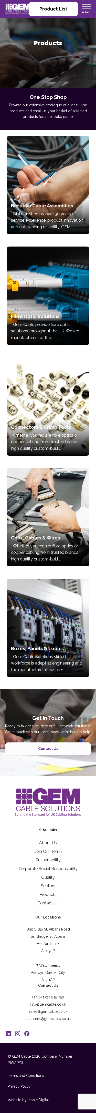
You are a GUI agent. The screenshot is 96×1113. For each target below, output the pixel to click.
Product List (53, 9)
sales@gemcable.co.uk (48, 1011)
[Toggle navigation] (86, 6)
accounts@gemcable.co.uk (48, 1019)
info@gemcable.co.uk (48, 1004)
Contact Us (48, 749)
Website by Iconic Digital (28, 1100)
